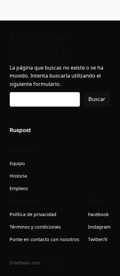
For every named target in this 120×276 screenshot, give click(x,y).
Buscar (96, 99)
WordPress (53, 263)
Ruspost (19, 10)
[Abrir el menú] (106, 10)
